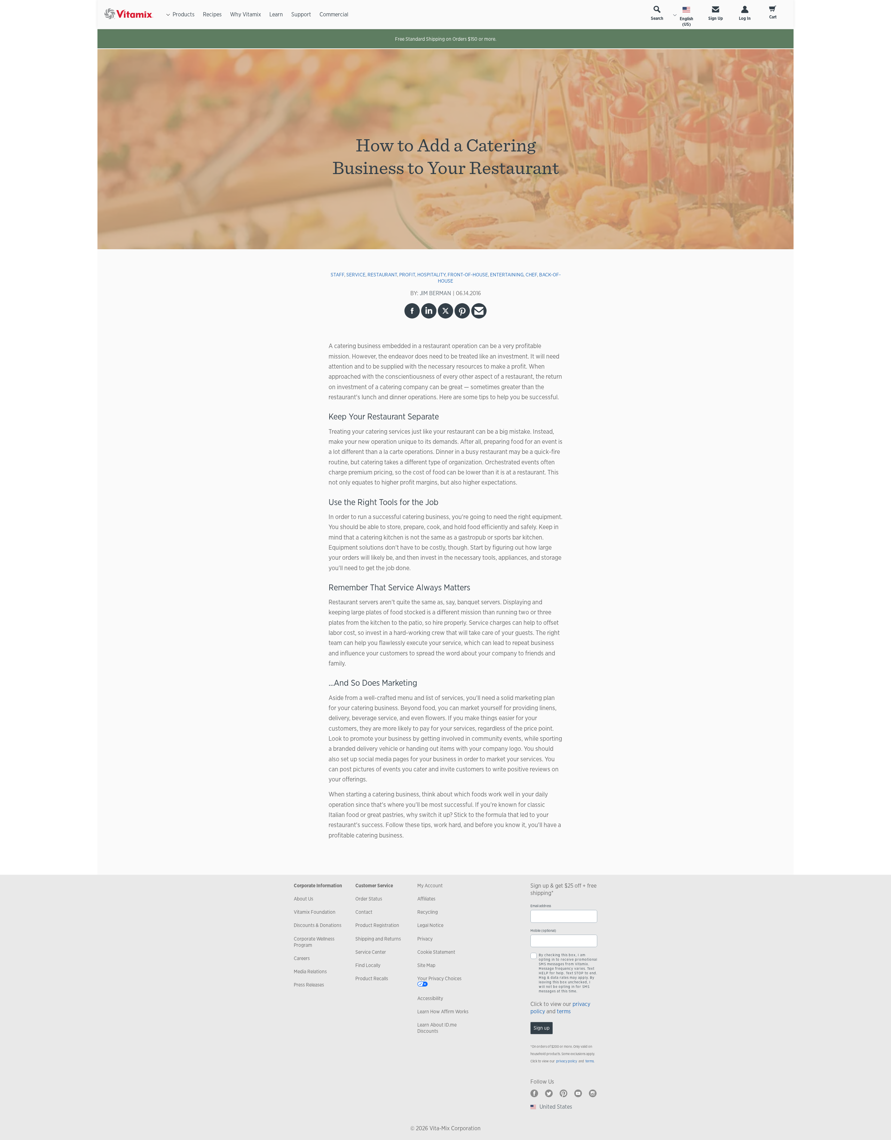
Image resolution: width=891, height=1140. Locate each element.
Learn (276, 14)
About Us (303, 899)
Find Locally (367, 965)
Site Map (426, 965)
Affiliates (426, 899)
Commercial (334, 14)
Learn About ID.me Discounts (437, 1028)
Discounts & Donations (317, 925)
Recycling (427, 912)
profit (407, 275)
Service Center (370, 952)
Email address (540, 906)
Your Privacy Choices (439, 978)
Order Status (368, 899)
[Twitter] (549, 1093)
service (355, 275)
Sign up (542, 1028)
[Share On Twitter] (445, 311)
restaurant (382, 275)
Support (301, 14)
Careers (302, 958)
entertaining (506, 275)
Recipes (212, 14)
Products (184, 14)
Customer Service (374, 885)
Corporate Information (318, 885)
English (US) (686, 21)
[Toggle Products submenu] (168, 15)
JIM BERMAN (435, 293)
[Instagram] (593, 1093)
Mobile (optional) (543, 930)
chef (531, 275)
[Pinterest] (563, 1093)
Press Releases (309, 985)
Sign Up (715, 18)
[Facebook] (534, 1093)
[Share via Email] (479, 311)
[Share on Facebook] (412, 311)
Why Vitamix (245, 14)
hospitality (431, 275)
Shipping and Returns (378, 939)
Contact (363, 912)
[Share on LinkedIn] (428, 311)
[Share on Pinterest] (462, 311)
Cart (772, 17)
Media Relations (310, 971)
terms (564, 1011)
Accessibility (430, 998)
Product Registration (377, 925)
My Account (430, 885)
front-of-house (468, 275)
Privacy (425, 939)
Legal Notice (430, 925)
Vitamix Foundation (315, 912)
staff (337, 275)
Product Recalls (371, 978)
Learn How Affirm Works (442, 1011)
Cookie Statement (436, 952)
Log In (745, 18)
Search (657, 18)
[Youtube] (578, 1093)
